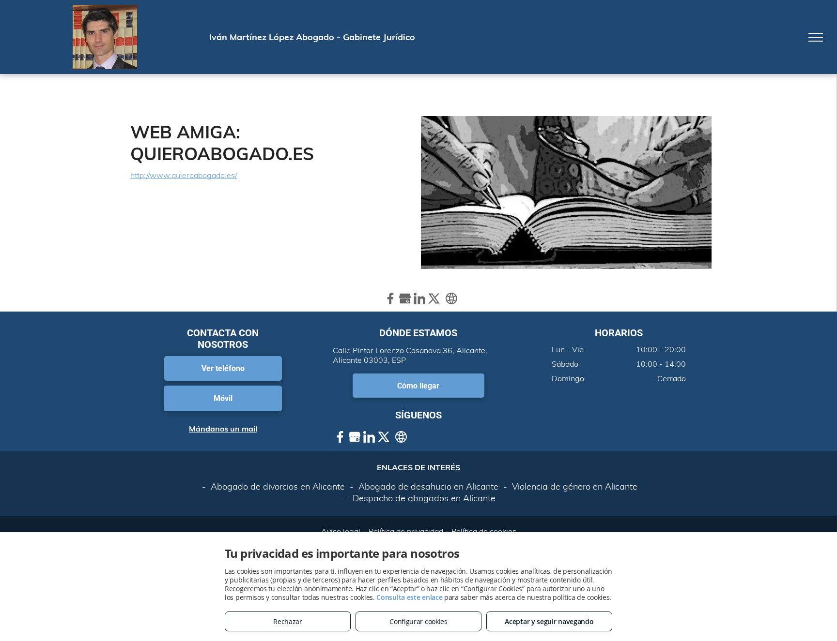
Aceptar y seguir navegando (549, 621)
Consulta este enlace (409, 597)
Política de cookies (483, 531)
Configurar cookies (418, 621)
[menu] (815, 37)
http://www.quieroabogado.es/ (183, 175)
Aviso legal (340, 531)
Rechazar (287, 621)
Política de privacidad (406, 531)
